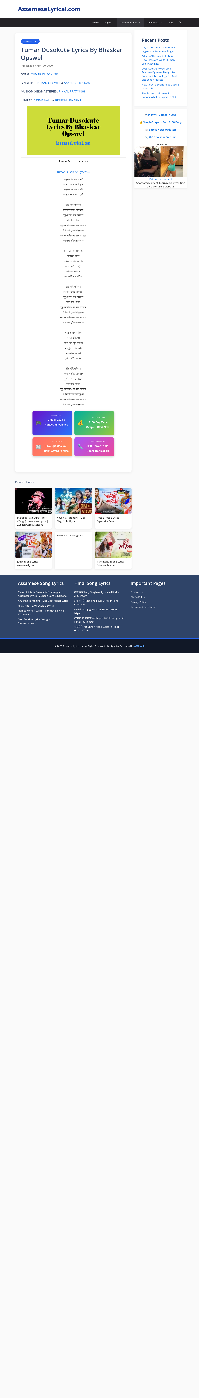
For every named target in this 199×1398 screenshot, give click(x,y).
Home (95, 22)
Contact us (137, 592)
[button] (180, 22)
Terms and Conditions (143, 607)
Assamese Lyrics (128, 22)
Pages (107, 22)
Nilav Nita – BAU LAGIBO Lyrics (36, 605)
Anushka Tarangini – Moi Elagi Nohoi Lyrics (43, 600)
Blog (171, 22)
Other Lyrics (153, 22)
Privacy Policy (138, 602)
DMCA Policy (138, 597)
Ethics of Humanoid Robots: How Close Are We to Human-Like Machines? (159, 60)
